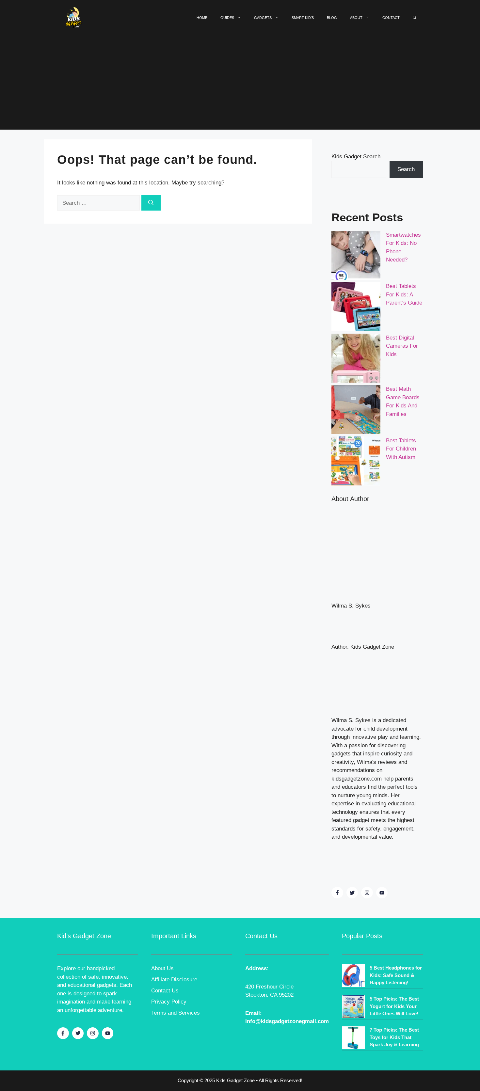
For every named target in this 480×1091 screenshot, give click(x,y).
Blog (332, 18)
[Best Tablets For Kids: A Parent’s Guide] (355, 308)
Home (202, 18)
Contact (391, 18)
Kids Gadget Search (355, 156)
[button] (414, 17)
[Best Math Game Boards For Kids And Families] (355, 410)
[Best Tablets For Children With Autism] (355, 462)
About (356, 18)
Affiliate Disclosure (174, 979)
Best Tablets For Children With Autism (401, 448)
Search (406, 169)
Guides (227, 18)
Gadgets (263, 18)
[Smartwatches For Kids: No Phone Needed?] (355, 256)
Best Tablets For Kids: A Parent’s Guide (404, 294)
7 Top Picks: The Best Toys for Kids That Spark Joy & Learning (394, 1037)
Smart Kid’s (303, 18)
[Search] (151, 203)
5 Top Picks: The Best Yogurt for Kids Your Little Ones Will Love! (394, 1006)
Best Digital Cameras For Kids (402, 346)
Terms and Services (175, 1013)
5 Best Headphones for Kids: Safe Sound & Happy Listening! (396, 975)
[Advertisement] (240, 84)
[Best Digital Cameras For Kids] (355, 359)
